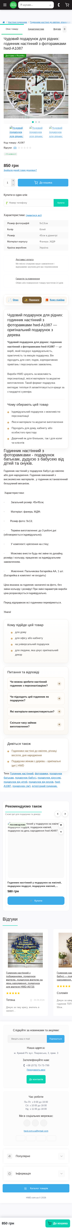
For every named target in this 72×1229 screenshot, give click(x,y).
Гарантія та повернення (28, 279)
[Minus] (13, 184)
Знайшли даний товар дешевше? (20, 170)
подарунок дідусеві (49, 777)
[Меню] (4, 4)
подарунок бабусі (25, 777)
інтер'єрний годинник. (44, 786)
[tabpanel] (36, 86)
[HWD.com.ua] (13, 4)
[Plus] (13, 181)
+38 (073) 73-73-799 (37, 1065)
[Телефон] (58, 4)
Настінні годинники (17, 22)
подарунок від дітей (15, 781)
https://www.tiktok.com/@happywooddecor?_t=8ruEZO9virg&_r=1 (43, 1122)
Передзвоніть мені (36, 1070)
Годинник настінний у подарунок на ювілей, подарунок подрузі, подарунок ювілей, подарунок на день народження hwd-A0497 (35, 884)
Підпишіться (55, 1039)
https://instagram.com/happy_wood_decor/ (26, 1122)
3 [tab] (39, 122)
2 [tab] (36, 122)
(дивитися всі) (34, 215)
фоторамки (41, 773)
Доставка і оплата (25, 259)
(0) (15, 147)
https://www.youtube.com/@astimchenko (35, 1122)
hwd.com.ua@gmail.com (36, 1131)
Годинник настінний (21, 773)
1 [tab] (33, 122)
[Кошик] (67, 4)
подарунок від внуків (41, 781)
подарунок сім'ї (21, 786)
